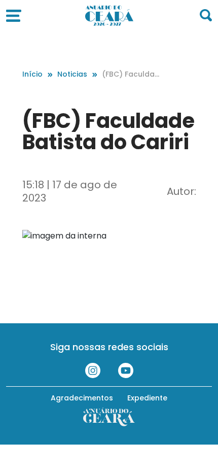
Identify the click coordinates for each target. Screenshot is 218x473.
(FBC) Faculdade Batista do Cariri (131, 74)
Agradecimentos (82, 398)
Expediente (147, 398)
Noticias (72, 74)
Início (32, 74)
